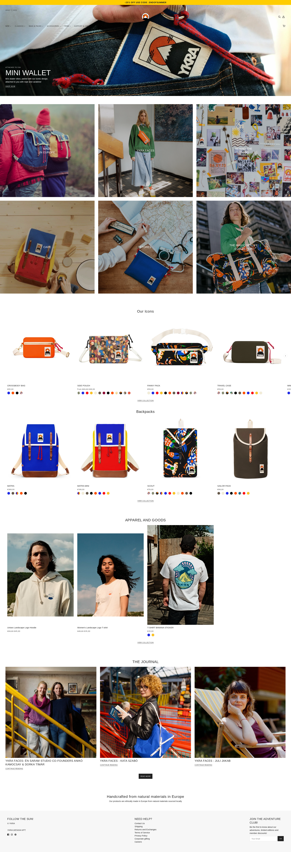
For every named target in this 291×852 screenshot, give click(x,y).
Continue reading (14, 768)
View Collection (145, 400)
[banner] (145, 16)
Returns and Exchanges (145, 829)
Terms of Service (142, 833)
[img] (279, 16)
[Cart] (284, 26)
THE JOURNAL (145, 662)
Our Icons (145, 311)
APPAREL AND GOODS (145, 520)
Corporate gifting (142, 839)
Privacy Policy (141, 836)
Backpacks (145, 412)
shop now (10, 86)
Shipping (139, 826)
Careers (138, 842)
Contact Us (140, 823)
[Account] (283, 16)
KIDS (15, 10)
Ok (280, 839)
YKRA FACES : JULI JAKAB (213, 760)
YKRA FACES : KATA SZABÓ (119, 760)
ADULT (7, 10)
